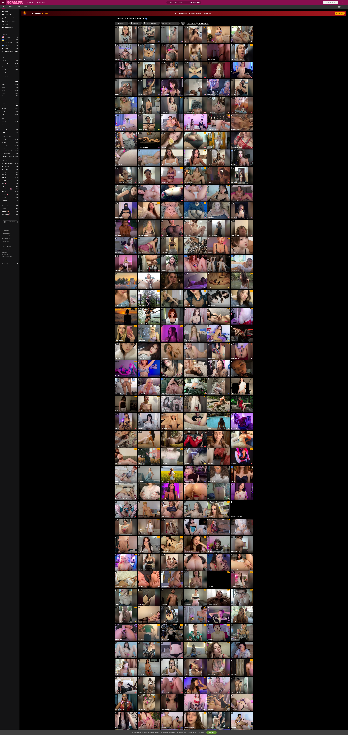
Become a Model (6, 246)
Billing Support (6, 233)
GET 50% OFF (339, 13)
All (183, 23)
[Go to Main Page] (15, 2)
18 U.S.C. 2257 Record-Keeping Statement (8, 255)
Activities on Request (170, 23)
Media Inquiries (6, 238)
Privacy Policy (5, 241)
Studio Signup (5, 249)
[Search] (189, 2)
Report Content (6, 236)
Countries (135, 23)
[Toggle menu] (3, 2)
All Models (4, 252)
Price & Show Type (151, 23)
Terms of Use (5, 244)
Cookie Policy (192, 732)
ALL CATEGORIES (10, 222)
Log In (342, 2)
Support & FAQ (6, 230)
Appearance (121, 23)
